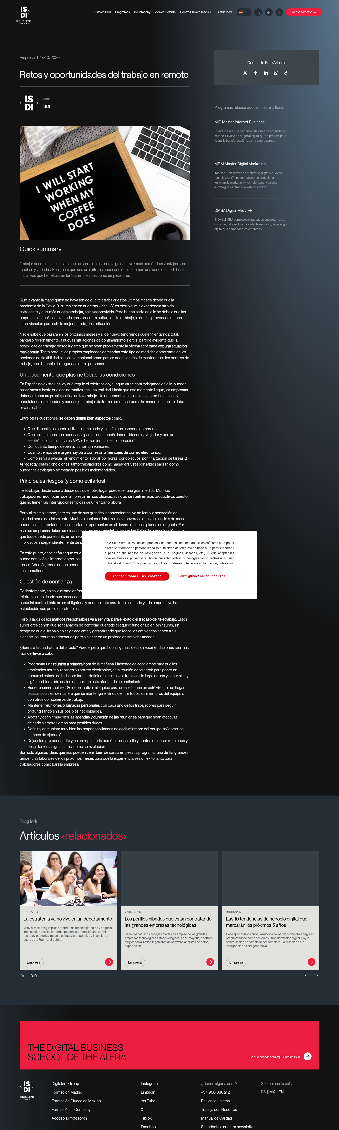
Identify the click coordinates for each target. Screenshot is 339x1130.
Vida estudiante (165, 12)
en (281, 1092)
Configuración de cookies (201, 576)
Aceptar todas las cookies (137, 576)
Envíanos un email (216, 1101)
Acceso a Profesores (69, 1118)
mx (272, 1092)
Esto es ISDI (102, 12)
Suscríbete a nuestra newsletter (228, 1126)
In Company (142, 12)
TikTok (146, 1118)
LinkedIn (148, 1092)
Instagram (149, 1083)
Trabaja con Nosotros (219, 1109)
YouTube (148, 1101)
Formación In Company (71, 1109)
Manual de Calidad (216, 1118)
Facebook (149, 1126)
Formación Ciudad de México (76, 1101)
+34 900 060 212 (215, 1092)
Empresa (27, 57)
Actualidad (225, 12)
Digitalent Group (65, 1083)
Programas (122, 12)
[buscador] (258, 12)
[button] (307, 974)
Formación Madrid (67, 1092)
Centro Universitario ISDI (196, 12)
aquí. (230, 563)
